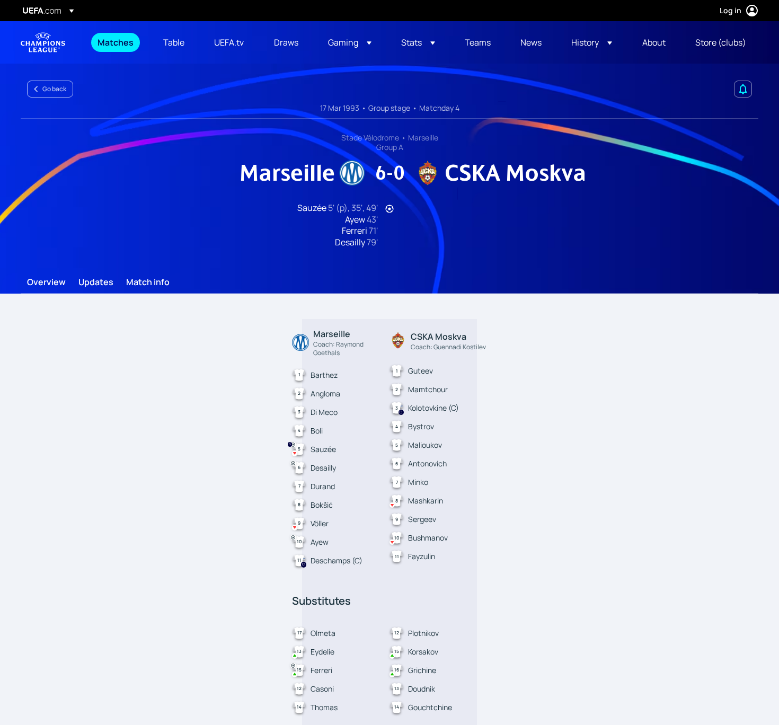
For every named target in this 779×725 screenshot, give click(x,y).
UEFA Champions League (43, 42)
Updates (95, 282)
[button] (349, 42)
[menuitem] (117, 42)
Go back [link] (54, 88)
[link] (115, 42)
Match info (148, 282)
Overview (46, 282)
